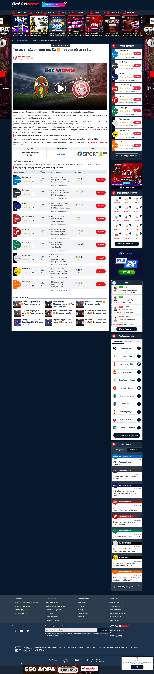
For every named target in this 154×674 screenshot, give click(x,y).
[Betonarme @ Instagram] (15, 631)
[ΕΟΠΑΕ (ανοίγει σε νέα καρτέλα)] (84, 660)
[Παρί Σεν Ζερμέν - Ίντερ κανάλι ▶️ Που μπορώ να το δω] (48, 322)
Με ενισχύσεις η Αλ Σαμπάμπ (127, 300)
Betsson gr (26, 282)
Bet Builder (49, 613)
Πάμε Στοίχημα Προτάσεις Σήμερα (26, 603)
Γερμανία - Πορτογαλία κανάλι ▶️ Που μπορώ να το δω (32, 313)
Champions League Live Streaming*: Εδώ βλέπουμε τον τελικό (32, 322)
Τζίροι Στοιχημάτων (21, 613)
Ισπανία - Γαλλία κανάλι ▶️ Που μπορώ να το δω (95, 303)
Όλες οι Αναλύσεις (124, 435)
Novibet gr (26, 190)
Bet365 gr (25, 242)
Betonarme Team (24, 57)
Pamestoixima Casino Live (117, 613)
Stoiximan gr (26, 177)
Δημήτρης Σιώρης (117, 302)
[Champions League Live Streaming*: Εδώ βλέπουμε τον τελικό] (17, 322)
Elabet (24, 203)
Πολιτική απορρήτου (117, 630)
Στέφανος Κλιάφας (118, 312)
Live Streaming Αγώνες (60, 45)
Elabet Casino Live (115, 610)
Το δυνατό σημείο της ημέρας (56, 606)
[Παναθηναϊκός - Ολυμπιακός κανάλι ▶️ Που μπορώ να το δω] (48, 304)
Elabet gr (80, 610)
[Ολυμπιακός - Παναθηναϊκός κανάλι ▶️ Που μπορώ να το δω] (80, 313)
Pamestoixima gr (28, 216)
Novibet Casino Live (115, 606)
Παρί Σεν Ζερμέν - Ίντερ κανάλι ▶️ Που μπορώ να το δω (63, 322)
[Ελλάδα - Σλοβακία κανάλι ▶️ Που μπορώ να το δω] (17, 304)
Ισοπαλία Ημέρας (52, 617)
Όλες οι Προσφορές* (125, 587)
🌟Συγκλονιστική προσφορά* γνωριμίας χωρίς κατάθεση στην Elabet (124, 493)
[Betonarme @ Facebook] (21, 631)
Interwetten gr (27, 269)
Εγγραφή (100, 180)
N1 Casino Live (114, 620)
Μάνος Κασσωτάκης (118, 293)
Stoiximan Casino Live (116, 603)
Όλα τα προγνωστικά (125, 244)
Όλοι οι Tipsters (125, 329)
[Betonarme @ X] (28, 631)
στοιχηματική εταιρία (96, 142)
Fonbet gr (25, 229)
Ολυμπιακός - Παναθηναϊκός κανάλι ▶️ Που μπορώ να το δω (95, 313)
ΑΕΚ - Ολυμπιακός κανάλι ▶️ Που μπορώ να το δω (63, 312)
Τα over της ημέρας (52, 603)
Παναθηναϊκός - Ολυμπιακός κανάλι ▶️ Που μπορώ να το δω (63, 304)
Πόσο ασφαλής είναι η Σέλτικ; (128, 290)
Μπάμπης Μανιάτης (118, 324)
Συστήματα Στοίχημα (53, 620)
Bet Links (113, 633)
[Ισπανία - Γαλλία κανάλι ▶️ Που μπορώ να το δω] (80, 304)
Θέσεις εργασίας (116, 636)
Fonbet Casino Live (115, 617)
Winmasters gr (27, 255)
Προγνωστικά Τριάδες (53, 610)
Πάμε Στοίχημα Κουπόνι (22, 606)
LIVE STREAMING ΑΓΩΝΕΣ (22, 40)
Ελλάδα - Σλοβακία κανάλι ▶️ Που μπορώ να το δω (31, 303)
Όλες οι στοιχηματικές (125, 156)
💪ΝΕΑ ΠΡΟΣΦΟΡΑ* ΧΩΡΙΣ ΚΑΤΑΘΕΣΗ (126, 537)
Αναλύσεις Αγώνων (21, 610)
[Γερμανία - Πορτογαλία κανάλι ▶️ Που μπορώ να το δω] (17, 313)
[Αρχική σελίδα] (12, 40)
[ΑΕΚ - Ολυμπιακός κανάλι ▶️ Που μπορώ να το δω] (48, 313)
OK (137, 667)
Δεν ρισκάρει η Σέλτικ (125, 310)
